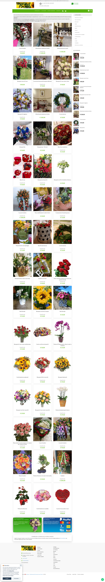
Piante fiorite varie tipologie (22, 245)
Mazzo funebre (22, 475)
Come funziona (39, 548)
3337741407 (76, 3)
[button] (62, 11)
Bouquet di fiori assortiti (42, 377)
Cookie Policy (74, 574)
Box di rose (22, 179)
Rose (54, 552)
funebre (62, 475)
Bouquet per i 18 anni (42, 147)
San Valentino (78, 19)
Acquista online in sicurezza (49, 519)
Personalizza (16, 578)
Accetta (7, 578)
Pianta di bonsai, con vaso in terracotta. (42, 475)
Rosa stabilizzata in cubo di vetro (42, 212)
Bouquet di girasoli (62, 377)
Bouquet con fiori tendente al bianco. (62, 179)
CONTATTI (58, 10)
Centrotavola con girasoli (22, 377)
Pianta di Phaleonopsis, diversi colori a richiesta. (62, 345)
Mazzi (76, 28)
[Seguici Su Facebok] (88, 10)
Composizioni (77, 36)
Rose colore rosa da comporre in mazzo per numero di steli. (22, 443)
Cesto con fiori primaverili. (42, 344)
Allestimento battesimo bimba (42, 114)
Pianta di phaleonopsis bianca (62, 410)
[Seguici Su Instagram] (90, 10)
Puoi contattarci (63, 538)
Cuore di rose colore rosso (62, 508)
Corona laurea (62, 114)
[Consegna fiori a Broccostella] (25, 5)
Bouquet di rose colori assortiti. (42, 410)
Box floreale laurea (42, 245)
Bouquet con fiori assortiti (22, 410)
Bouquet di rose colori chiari (62, 81)
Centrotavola (78, 26)
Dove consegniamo (40, 551)
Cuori (76, 40)
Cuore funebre (22, 48)
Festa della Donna (79, 17)
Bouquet (77, 21)
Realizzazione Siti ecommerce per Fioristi (36, 574)
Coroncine (77, 32)
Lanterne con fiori (42, 278)
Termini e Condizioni (80, 574)
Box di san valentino (62, 147)
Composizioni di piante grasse (63, 212)
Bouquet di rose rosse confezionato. (22, 344)
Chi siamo (38, 547)
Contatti (38, 550)
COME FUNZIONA (51, 10)
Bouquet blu (22, 147)
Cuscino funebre (22, 212)
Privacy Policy (69, 574)
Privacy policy (39, 553)
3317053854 (76, 4)
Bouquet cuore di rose (22, 81)
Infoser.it (28, 574)
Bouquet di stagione (22, 114)
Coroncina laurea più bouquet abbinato (42, 81)
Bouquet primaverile (42, 179)
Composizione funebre (79, 34)
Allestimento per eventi (62, 48)
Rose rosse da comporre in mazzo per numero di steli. (62, 279)
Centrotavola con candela (42, 508)
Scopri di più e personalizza (8, 575)
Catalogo (37, 10)
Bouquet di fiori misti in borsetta (22, 278)
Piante (76, 30)
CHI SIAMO (44, 10)
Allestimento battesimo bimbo (42, 48)
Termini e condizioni (40, 556)
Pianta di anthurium (22, 508)
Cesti (76, 38)
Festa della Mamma (79, 45)
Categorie (78, 15)
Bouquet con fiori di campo (42, 311)
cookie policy (11, 570)
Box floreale (22, 311)
